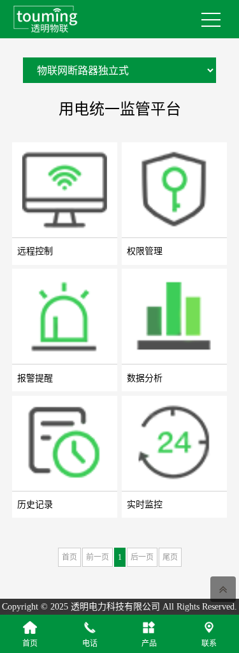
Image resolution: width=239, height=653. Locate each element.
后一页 (142, 557)
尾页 (170, 557)
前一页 (97, 557)
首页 (69, 557)
